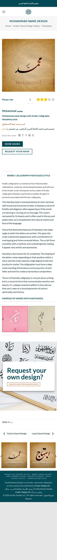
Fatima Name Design (17, 433)
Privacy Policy (18, 478)
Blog (48, 476)
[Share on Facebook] (23, 135)
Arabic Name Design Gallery (26, 25)
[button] (3, 11)
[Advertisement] (28, 530)
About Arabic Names (16, 476)
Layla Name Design (41, 433)
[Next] (53, 319)
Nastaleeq (47, 25)
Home (8, 25)
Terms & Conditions (36, 478)
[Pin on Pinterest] (29, 135)
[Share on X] (26, 135)
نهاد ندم (5, 128)
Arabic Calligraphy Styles (17, 474)
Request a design (36, 476)
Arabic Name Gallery (42, 474)
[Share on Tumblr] (33, 135)
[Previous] (3, 319)
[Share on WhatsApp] (19, 135)
